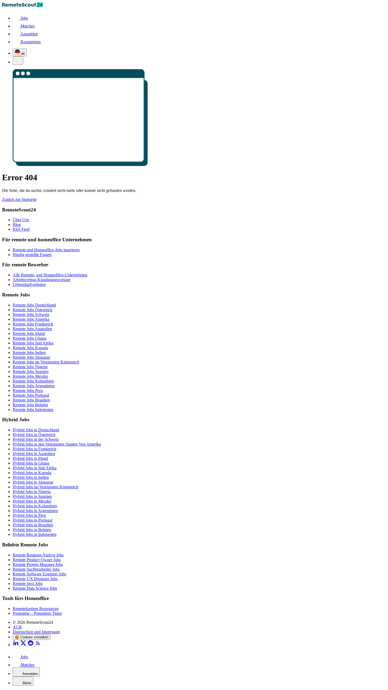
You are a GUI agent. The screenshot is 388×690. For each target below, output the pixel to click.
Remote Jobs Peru (28, 390)
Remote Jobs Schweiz (31, 314)
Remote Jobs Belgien (30, 405)
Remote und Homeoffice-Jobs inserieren (46, 250)
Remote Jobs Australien (32, 329)
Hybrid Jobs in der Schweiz (36, 439)
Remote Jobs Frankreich (33, 324)
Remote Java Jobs (27, 583)
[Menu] (18, 60)
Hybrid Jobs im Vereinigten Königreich (45, 487)
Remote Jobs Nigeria (30, 367)
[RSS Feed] (38, 644)
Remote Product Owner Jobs (37, 559)
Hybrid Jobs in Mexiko (32, 501)
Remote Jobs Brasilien (31, 400)
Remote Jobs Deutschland (34, 305)
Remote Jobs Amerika (31, 319)
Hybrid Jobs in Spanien (32, 496)
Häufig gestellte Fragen (32, 254)
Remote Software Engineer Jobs (39, 574)
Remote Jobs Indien (29, 352)
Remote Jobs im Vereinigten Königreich (46, 362)
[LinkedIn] (16, 644)
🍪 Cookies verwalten (31, 637)
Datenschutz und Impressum (36, 632)
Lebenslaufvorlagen (29, 284)
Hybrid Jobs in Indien (31, 477)
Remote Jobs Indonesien (33, 409)
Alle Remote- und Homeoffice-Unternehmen (50, 275)
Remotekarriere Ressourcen (36, 608)
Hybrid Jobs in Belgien (32, 529)
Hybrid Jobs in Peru (29, 515)
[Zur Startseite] (22, 6)
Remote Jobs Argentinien (34, 386)
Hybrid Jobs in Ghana (31, 463)
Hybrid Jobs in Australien (34, 453)
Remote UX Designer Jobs (35, 578)
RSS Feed (21, 229)
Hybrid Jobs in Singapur (33, 482)
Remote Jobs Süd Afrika (33, 343)
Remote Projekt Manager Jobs (38, 564)
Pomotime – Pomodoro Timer (37, 613)
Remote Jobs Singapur (31, 357)
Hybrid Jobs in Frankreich (34, 449)
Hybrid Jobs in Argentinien (35, 510)
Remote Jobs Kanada (30, 348)
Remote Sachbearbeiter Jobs (36, 569)
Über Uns (21, 220)
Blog (17, 224)
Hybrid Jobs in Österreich (34, 434)
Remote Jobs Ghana (29, 338)
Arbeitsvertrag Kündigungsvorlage (41, 279)
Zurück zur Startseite (19, 199)
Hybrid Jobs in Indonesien (34, 534)
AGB (17, 627)
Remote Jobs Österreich (32, 310)
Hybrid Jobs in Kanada (32, 472)
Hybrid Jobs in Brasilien (33, 525)
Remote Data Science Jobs (35, 588)
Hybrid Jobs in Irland (30, 458)
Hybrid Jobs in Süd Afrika (34, 468)
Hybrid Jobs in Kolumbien (35, 506)
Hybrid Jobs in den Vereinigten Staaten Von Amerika (57, 444)
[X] (23, 644)
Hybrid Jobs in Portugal (32, 520)
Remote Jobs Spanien (31, 371)
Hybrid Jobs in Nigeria (32, 491)
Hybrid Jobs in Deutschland (36, 430)
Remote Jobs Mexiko (30, 376)
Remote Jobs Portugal (31, 395)
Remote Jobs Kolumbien (33, 381)
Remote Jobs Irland (29, 333)
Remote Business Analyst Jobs (38, 555)
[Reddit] (31, 644)
